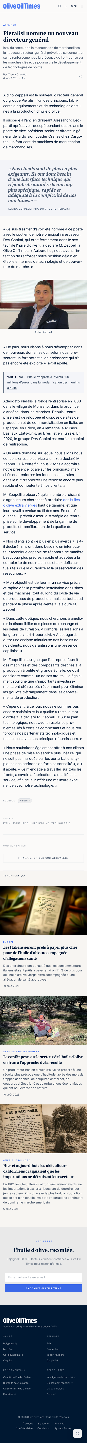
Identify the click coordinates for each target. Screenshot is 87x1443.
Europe (8, 942)
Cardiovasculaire (13, 1354)
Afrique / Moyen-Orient (21, 1051)
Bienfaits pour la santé (16, 1382)
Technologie (60, 823)
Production (53, 1349)
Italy (7, 823)
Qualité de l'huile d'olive (17, 1377)
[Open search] (59, 6)
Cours (50, 1394)
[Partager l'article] (80, 76)
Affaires (9, 25)
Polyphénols (10, 1343)
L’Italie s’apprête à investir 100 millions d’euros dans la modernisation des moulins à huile (43, 382)
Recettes (8, 1394)
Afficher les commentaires (46, 857)
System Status (62, 1428)
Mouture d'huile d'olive (31, 823)
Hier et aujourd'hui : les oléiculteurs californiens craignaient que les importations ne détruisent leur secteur (38, 1171)
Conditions (43, 1428)
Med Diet (8, 1349)
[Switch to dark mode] (66, 6)
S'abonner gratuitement (43, 1288)
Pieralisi (23, 800)
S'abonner (44, 1423)
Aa (23, 78)
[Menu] (82, 6)
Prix (49, 1343)
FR (75, 6)
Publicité (59, 1423)
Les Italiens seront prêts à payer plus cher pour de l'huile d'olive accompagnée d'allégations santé (40, 952)
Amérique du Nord (17, 1160)
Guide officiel (54, 1388)
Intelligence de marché (60, 1377)
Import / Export (55, 1354)
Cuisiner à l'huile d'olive (17, 1388)
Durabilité (52, 1360)
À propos (28, 1423)
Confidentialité (24, 1428)
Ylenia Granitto (17, 74)
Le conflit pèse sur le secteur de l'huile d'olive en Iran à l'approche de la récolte (43, 1059)
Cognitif (7, 1360)
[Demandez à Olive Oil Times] (77, 1433)
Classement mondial (58, 1382)
